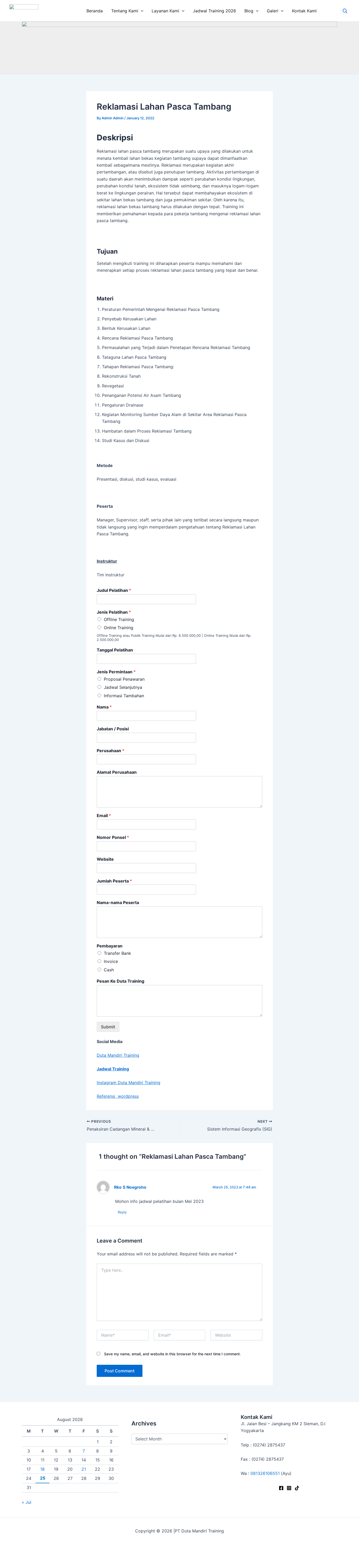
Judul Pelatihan (114, 590)
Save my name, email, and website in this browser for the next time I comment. (172, 1354)
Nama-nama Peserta (118, 902)
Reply (122, 1212)
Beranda (94, 10)
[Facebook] (281, 1488)
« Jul (26, 1502)
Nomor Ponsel (113, 837)
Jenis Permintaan (116, 671)
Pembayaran (109, 945)
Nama (104, 707)
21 (83, 1469)
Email (104, 815)
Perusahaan (110, 750)
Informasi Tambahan (124, 695)
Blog (248, 10)
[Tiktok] (297, 1488)
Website (105, 859)
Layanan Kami (165, 10)
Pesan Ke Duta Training (120, 981)
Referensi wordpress (118, 1096)
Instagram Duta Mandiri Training (128, 1082)
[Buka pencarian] (345, 11)
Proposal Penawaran (124, 679)
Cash (109, 969)
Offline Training (119, 619)
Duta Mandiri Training (118, 1055)
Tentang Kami (124, 10)
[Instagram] (289, 1488)
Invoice (111, 961)
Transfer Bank (117, 953)
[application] (140, 10)
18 (42, 1469)
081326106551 (265, 1473)
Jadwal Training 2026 (214, 10)
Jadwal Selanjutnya (123, 687)
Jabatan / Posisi (113, 728)
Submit (108, 1026)
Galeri (272, 10)
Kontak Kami (304, 10)
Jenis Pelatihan (114, 612)
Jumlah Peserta (114, 881)
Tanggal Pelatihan (115, 650)
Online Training (118, 627)
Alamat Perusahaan (117, 772)
